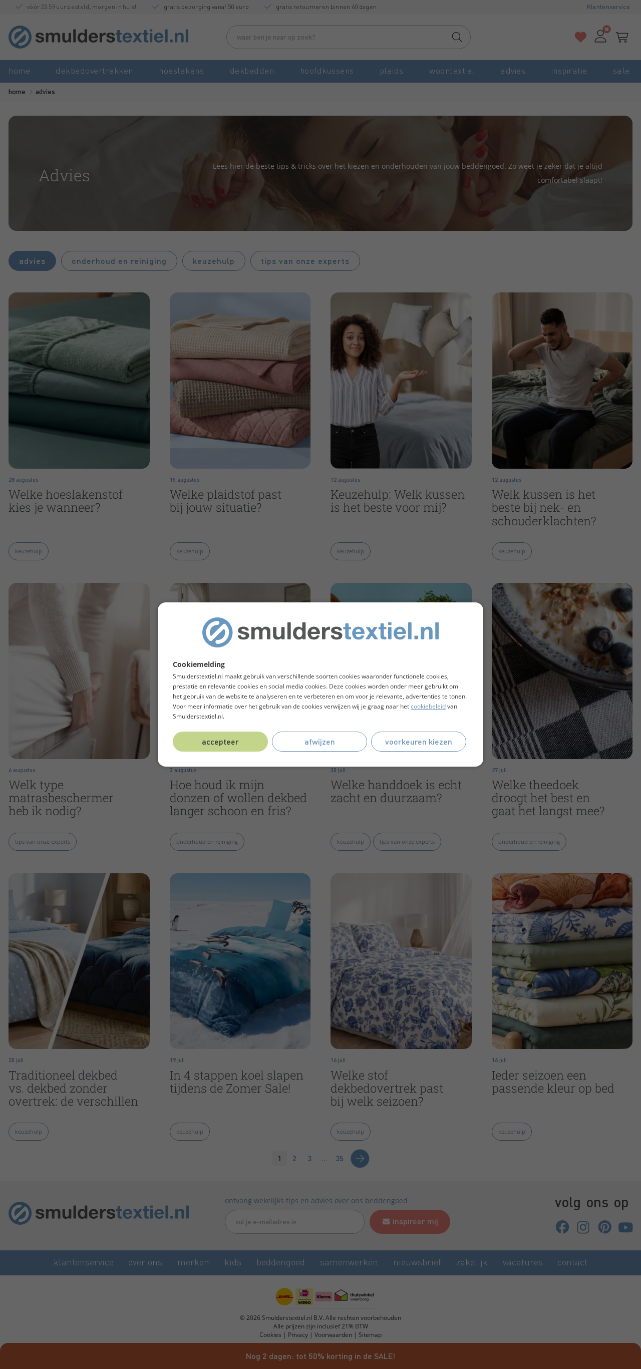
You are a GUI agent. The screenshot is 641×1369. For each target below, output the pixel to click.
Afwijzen (319, 741)
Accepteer (220, 741)
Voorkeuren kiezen (418, 741)
